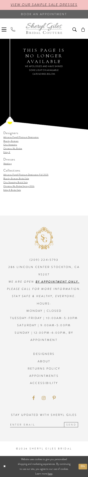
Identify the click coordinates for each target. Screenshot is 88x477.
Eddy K (6, 152)
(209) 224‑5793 (44, 260)
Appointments (43, 376)
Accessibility (44, 383)
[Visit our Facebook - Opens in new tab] (33, 398)
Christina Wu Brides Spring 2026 (19, 186)
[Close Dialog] (4, 466)
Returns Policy (44, 369)
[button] (4, 29)
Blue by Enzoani (11, 141)
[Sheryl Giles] (44, 28)
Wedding (7, 163)
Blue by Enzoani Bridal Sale (16, 178)
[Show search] (75, 29)
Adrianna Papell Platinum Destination (21, 137)
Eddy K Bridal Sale (12, 190)
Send (71, 424)
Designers (44, 354)
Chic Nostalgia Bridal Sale (15, 182)
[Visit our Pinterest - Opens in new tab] (54, 398)
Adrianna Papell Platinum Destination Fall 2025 (26, 174)
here (50, 474)
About (44, 361)
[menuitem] (4, 29)
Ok (83, 466)
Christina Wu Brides (12, 148)
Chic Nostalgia (10, 144)
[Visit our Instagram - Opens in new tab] (44, 398)
